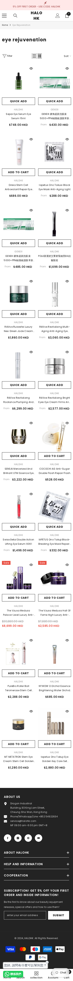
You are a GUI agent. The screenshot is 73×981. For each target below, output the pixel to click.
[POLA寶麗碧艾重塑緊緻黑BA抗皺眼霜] (54, 222)
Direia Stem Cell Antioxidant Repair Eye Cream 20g (18, 187)
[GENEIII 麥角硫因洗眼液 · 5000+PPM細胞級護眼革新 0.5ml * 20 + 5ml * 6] (54, 81)
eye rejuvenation (21, 25)
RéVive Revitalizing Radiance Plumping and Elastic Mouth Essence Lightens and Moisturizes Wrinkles (18, 400)
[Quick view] (31, 68)
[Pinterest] (28, 838)
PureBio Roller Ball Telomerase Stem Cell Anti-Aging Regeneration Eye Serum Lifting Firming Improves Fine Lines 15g (18, 688)
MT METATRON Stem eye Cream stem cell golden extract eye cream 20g (18, 759)
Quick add (18, 101)
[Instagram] (18, 838)
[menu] (4, 15)
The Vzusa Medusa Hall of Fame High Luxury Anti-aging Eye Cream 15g (54, 613)
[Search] (15, 15)
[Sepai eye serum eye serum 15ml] (18, 81)
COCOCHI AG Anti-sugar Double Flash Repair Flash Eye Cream (54, 471)
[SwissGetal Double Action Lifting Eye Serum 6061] (18, 506)
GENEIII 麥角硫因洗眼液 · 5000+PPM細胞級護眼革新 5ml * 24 (18, 258)
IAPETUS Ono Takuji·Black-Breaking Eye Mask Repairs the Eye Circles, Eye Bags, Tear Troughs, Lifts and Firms (54, 542)
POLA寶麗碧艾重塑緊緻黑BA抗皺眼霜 (54, 258)
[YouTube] (38, 838)
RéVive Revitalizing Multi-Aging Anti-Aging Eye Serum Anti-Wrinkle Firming (54, 329)
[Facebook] (7, 838)
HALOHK (18, 109)
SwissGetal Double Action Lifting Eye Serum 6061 (18, 541)
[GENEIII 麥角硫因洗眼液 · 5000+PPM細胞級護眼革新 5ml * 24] (18, 222)
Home (5, 25)
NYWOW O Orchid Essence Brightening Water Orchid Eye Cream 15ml (54, 688)
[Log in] (57, 15)
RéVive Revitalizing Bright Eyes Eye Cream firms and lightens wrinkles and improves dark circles (54, 400)
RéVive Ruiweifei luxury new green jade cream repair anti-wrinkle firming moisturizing (18, 329)
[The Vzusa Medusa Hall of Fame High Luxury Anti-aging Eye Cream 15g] (54, 577)
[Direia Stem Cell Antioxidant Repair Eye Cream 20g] (18, 152)
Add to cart (18, 172)
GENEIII (55, 109)
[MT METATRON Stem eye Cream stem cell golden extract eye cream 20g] (18, 724)
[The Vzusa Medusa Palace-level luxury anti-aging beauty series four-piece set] (18, 577)
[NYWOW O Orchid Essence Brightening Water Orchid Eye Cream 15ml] (54, 653)
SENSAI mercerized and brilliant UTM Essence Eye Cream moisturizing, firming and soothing (18, 471)
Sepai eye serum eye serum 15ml (18, 116)
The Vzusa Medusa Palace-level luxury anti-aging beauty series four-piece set (18, 613)
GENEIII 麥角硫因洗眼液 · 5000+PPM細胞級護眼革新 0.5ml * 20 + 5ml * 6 (54, 116)
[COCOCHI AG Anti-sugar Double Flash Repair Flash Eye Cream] (54, 435)
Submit (58, 915)
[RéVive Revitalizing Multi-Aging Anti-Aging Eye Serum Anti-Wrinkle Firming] (54, 293)
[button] (34, 56)
